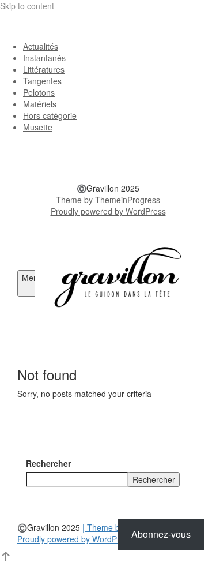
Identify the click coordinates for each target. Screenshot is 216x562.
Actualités (40, 46)
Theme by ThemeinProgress (108, 199)
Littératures (44, 69)
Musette (37, 127)
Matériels (39, 104)
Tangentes (42, 81)
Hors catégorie (50, 115)
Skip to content (27, 6)
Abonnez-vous (161, 534)
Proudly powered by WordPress (108, 211)
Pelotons (39, 92)
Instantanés (44, 57)
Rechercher (48, 463)
